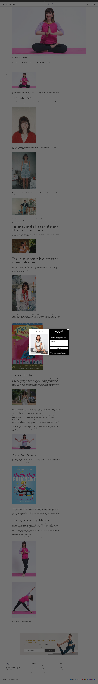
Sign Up (59, 348)
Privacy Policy (61, 353)
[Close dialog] (67, 329)
